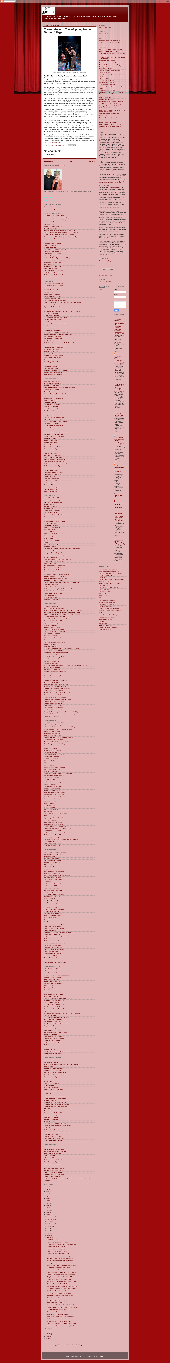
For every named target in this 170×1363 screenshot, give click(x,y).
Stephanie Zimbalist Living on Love (109, 113)
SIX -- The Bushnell (104, 34)
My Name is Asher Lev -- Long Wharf (54, 909)
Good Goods (47, 881)
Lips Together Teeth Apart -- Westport (54, 894)
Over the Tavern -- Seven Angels (53, 913)
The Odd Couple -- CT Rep (51, 837)
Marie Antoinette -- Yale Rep (52, 788)
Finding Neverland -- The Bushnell (53, 243)
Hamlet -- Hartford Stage (51, 544)
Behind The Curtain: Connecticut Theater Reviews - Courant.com (119, 321)
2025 (47, 1186)
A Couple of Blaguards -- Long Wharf (54, 725)
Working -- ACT (48, 207)
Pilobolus (101, 621)
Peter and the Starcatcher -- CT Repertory (55, 345)
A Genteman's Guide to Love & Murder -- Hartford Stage (59, 727)
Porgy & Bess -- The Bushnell (52, 1026)
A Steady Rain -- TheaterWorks (52, 971)
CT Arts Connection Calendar (55, 1298)
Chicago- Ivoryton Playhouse (52, 298)
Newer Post (48, 161)
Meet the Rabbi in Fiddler (106, 99)
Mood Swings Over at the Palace (56, 1302)
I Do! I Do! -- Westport (50, 1015)
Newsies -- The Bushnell (50, 444)
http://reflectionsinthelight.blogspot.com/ (110, 182)
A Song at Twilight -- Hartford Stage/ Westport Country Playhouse (62, 614)
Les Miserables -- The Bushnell (52, 253)
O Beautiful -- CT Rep (50, 801)
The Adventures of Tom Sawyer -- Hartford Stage (57, 1125)
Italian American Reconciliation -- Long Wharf (56, 1017)
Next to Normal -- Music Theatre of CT (54, 797)
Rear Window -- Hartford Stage (52, 455)
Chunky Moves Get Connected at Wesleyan (59, 1256)
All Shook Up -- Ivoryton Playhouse (53, 500)
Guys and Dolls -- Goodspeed (52, 540)
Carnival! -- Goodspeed (50, 990)
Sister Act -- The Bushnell (51, 820)
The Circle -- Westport (50, 930)
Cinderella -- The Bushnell (51, 400)
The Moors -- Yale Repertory (52, 478)
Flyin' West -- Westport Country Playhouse (56, 209)
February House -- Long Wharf (52, 877)
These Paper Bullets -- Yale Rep (53, 705)
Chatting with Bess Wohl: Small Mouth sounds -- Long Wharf (61, 232)
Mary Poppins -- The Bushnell (52, 790)
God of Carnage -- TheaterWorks (53, 1006)
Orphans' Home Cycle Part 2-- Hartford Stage (56, 1104)
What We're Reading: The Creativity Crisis (118, 471)
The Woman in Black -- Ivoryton (53, 953)
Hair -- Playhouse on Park (51, 413)
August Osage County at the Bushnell (109, 62)
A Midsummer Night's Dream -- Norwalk (55, 1151)
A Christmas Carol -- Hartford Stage (54, 215)
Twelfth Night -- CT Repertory (52, 487)
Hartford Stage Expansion (106, 82)
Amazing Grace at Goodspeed (107, 60)
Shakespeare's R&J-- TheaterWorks (54, 1113)
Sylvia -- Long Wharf (49, 1121)
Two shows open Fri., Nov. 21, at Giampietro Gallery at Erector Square (119, 361)
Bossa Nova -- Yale (49, 985)
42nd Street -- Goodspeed (51, 1147)
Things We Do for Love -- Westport (53, 593)
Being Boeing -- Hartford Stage (52, 862)
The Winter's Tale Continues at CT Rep (58, 1253)
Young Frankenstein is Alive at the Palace (58, 1284)
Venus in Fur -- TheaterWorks (52, 845)
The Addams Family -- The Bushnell (54, 928)
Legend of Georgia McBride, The (53, 251)
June (48, 1230)
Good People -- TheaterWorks (52, 411)
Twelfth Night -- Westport (51, 960)
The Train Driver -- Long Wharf (52, 1045)
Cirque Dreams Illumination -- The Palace (55, 1074)
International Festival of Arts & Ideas (109, 608)
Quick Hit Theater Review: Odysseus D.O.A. (59, 1321)
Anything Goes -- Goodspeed (52, 389)
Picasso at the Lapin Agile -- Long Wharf (55, 561)
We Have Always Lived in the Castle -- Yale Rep (57, 1051)
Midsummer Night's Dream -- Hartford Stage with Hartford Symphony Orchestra (66, 665)
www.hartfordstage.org (53, 142)
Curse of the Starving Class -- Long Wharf (55, 754)
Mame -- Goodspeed (50, 898)
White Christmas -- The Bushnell (53, 1053)
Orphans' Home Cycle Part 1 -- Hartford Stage (57, 1102)
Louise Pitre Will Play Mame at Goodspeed (59, 1293)
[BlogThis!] (70, 145)
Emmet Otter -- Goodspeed (51, 1083)
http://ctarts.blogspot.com (113, 187)
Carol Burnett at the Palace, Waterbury (110, 70)
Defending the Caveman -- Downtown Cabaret (57, 875)
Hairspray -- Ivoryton (49, 763)
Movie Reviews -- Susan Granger (108, 615)
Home (70, 161)
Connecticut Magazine (105, 575)
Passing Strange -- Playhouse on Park (54, 449)
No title (49, 1319)
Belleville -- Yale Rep (49, 867)
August (49, 1226)
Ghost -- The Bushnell (50, 538)
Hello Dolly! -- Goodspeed (51, 646)
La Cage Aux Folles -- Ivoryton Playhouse (55, 553)
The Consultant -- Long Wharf (52, 695)
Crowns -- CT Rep (49, 1157)
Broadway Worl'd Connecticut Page (109, 571)
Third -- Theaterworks (50, 482)
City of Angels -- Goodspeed (52, 873)
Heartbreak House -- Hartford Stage (54, 309)
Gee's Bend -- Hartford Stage (52, 1087)
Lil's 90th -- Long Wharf (50, 1094)
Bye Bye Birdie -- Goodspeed (52, 294)
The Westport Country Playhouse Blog (119, 541)
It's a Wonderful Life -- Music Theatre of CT (56, 317)
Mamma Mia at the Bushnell (107, 90)
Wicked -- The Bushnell (50, 597)
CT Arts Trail (102, 577)
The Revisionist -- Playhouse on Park (54, 275)
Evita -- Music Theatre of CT (52, 408)
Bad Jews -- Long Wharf (50, 506)
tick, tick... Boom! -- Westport (52, 1176)
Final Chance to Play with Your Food (57, 1251)
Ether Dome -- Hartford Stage (52, 527)
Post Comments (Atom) (58, 165)
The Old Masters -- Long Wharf (52, 1040)
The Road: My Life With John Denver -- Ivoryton (57, 480)
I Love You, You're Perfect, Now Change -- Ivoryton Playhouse (61, 648)
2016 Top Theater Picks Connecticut (109, 51)
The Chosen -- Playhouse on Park (53, 472)
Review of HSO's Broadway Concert (109, 108)
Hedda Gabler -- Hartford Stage (53, 769)
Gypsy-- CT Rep (48, 542)
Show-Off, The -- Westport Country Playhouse (57, 688)
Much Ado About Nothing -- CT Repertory (55, 671)
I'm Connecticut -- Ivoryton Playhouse (54, 650)
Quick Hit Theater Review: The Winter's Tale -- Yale (61, 1244)
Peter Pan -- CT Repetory (51, 453)
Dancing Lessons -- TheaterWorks (53, 519)
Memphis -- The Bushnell (51, 900)
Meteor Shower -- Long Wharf (52, 330)
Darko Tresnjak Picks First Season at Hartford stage (61, 1265)
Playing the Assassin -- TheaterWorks (54, 565)
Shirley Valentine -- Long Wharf (52, 1030)
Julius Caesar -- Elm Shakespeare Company (56, 652)
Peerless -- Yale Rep (49, 451)
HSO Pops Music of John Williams (56, 1263)
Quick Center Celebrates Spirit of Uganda (58, 1267)
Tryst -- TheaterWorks (50, 841)
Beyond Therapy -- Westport (52, 981)
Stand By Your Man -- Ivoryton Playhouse (55, 578)
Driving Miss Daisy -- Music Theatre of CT (55, 521)
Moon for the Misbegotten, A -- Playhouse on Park (58, 334)
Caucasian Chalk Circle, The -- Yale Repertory (57, 514)
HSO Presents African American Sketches (58, 1291)
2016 (47, 1205)
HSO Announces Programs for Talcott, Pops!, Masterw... (62, 1286)
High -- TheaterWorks (50, 1011)
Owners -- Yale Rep (49, 678)
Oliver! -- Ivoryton (49, 803)
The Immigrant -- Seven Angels (52, 830)
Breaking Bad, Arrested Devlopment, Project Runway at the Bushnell (111, 67)
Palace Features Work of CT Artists (56, 1249)
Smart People (47, 359)
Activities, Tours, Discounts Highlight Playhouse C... (61, 1258)
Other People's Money (50, 805)
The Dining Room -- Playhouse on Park (55, 586)
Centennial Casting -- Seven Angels (54, 871)
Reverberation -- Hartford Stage (53, 572)
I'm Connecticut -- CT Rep (51, 886)
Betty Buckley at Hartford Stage (52, 1153)
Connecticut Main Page (105, 281)
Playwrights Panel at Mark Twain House (110, 106)
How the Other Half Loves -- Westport (54, 1166)
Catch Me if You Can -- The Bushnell (54, 629)
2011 (47, 1334)
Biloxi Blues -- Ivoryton (50, 292)
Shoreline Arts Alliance (105, 625)
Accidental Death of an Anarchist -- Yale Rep (56, 618)
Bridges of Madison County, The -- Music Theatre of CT (59, 230)
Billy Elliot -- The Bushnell (51, 625)
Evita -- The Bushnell (50, 529)
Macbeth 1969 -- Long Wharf (52, 896)
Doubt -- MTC (48, 1079)
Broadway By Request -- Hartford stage (55, 1072)
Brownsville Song (48, 508)
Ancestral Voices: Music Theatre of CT (54, 739)
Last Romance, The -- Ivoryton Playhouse (55, 555)
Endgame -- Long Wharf (50, 304)
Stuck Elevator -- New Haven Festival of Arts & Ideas (58, 693)
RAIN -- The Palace (49, 807)
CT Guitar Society (104, 589)
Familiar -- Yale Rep (49, 531)
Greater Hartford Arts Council (107, 602)
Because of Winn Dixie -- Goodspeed (109, 40)
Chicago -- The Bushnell (50, 748)
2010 (47, 1336)
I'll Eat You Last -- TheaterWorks (53, 419)
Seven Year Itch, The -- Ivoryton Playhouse (56, 684)
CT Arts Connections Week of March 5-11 (58, 1309)
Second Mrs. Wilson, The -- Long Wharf (55, 576)
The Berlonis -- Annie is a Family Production (111, 118)
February (50, 1328)
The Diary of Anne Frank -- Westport (54, 1038)
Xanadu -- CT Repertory (50, 491)
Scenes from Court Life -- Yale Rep (53, 355)
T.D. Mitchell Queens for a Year (108, 115)
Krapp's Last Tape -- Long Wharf (53, 890)
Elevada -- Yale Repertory (51, 523)
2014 (47, 1210)
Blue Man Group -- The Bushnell (53, 983)
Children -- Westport (49, 1155)
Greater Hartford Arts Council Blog (119, 386)
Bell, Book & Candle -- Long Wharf (53, 864)
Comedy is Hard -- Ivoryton (51, 517)
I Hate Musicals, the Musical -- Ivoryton (55, 249)
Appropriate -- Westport (50, 224)
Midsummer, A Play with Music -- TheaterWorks (57, 332)
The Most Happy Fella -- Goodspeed (54, 701)
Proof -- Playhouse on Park (51, 570)
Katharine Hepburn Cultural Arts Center (110, 610)
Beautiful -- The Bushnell (51, 290)
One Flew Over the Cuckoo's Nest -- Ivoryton (56, 1023)
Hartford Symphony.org (105, 606)
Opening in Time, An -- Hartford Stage (54, 447)
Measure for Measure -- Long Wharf (54, 436)
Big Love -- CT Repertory (51, 623)
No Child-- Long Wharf (50, 1100)
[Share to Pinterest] (75, 145)
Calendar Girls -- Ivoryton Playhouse (54, 398)
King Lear (46, 321)
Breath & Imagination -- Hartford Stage (54, 744)
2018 (47, 1200)
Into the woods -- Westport (51, 888)
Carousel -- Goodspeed (50, 746)
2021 (47, 1193)
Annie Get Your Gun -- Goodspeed (53, 1068)
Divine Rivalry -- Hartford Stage (52, 996)
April (48, 1235)
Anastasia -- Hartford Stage (51, 385)
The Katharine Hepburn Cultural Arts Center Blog (118, 505)
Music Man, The (48, 674)
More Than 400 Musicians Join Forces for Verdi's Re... (62, 1295)
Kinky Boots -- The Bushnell (51, 423)
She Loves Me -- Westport (51, 1115)
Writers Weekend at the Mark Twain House (111, 124)
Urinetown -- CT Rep (49, 1049)
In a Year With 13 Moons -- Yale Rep (54, 775)
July (48, 1228)
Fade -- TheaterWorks (50, 241)
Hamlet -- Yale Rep (49, 765)
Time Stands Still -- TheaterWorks (53, 709)
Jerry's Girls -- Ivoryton (50, 1091)
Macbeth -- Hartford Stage (51, 663)
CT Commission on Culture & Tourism (109, 583)
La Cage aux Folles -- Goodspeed (53, 425)
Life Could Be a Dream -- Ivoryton (53, 782)
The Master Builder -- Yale (51, 1134)
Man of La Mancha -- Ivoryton (52, 326)
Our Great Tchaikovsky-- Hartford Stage (55, 260)
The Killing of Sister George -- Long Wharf (55, 832)
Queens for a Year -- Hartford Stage (54, 349)
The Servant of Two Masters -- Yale (54, 1138)
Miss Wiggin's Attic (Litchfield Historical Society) (119, 440)
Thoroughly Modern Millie (51, 368)
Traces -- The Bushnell (50, 958)
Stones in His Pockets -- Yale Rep (53, 824)
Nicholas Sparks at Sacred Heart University (111, 101)
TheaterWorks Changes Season (56, 1246)
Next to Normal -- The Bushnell (52, 1021)
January (49, 1331)
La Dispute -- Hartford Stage (52, 654)
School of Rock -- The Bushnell (52, 266)
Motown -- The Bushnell (50, 440)
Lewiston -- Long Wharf (50, 427)
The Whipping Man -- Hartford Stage (54, 949)
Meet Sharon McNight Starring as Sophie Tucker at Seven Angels (110, 96)
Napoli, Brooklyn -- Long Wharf (52, 336)
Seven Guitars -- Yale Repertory (53, 357)
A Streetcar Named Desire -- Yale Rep (54, 616)
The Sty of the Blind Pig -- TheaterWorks (55, 943)
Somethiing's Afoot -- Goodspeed (53, 822)
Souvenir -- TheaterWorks (51, 1119)
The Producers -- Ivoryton (51, 939)
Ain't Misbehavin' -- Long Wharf (52, 854)
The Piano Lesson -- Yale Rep (52, 1042)
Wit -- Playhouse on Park (51, 489)
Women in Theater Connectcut (107, 122)
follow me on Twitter (105, 290)
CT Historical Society (105, 591)
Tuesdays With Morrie (50, 485)
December (50, 1216)
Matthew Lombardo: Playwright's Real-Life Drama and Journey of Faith (111, 93)
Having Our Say (48, 415)
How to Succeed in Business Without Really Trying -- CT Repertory (62, 311)
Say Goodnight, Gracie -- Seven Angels (55, 818)
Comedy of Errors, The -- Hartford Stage (55, 300)
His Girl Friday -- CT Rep (51, 771)
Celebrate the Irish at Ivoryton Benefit (57, 1314)
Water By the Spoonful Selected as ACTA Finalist (60, 1316)
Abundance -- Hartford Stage (52, 731)
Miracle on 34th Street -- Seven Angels (54, 794)
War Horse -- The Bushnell (51, 716)
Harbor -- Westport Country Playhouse (54, 767)
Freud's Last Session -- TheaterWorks (54, 642)
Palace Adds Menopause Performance (57, 1242)
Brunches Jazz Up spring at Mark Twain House (60, 1260)
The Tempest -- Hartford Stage (52, 945)
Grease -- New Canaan (50, 644)
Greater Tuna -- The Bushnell (52, 1164)
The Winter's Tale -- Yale (51, 951)
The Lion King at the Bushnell (107, 120)
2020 (47, 1196)
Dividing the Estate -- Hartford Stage (54, 1159)
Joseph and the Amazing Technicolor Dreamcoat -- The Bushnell (62, 548)
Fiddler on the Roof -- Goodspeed (53, 534)
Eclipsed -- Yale (48, 1081)
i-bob (90, 1356)
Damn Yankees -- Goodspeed (52, 633)
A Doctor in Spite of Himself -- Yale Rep (55, 852)
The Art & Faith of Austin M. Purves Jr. (119, 445)
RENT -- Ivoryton (48, 353)
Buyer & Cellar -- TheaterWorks (52, 396)
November (50, 1219)
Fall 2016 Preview (104, 78)
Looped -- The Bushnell (50, 784)
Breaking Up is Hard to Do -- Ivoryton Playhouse (57, 741)
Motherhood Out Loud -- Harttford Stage (55, 1098)
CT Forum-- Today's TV (105, 72)
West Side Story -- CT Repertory (53, 372)
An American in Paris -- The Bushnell (54, 287)
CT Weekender (103, 598)
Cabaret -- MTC (48, 869)
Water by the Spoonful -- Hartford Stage (55, 962)
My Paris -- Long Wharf (50, 442)
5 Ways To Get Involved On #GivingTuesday (118, 390)
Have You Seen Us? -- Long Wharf (53, 1089)
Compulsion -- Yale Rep (50, 1077)
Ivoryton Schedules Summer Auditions (57, 1270)
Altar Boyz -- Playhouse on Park (53, 502)
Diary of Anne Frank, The (51, 239)
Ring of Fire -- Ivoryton (50, 919)
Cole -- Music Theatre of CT (52, 752)
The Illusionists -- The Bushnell (52, 474)
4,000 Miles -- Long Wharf (51, 606)
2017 (47, 1203)
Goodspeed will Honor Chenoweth (56, 1312)
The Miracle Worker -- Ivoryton (52, 1136)
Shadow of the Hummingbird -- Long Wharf (56, 686)
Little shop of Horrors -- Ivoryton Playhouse (56, 432)
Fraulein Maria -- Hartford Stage (53, 879)
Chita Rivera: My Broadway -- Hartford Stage (56, 992)
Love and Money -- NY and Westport (54, 434)
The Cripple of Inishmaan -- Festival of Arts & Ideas (58, 932)
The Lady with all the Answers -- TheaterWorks (57, 1132)
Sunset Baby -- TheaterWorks (52, 362)
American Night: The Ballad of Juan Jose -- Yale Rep (58, 737)
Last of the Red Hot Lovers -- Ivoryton (54, 780)
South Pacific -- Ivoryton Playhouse (53, 466)
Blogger (102, 1356)
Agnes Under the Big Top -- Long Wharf (55, 973)
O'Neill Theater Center (105, 619)
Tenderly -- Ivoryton (49, 364)
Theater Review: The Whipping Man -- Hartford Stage (62, 1307)
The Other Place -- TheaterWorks (53, 703)
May (48, 1233)
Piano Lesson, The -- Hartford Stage (54, 347)
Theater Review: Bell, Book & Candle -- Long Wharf (61, 1272)
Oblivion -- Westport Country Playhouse (55, 676)
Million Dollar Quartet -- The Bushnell (54, 792)
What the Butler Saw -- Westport (53, 374)
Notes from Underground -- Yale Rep (54, 1168)
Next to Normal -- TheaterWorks (53, 338)
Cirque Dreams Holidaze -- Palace (53, 994)
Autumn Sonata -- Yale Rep (51, 979)
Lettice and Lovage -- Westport (52, 255)
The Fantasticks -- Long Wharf (52, 1130)
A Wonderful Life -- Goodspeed (52, 383)
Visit (106, 275)
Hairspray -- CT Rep (49, 761)
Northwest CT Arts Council (106, 617)
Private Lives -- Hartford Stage (52, 567)
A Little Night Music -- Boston (52, 381)
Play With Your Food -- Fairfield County (110, 104)
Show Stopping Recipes (105, 261)
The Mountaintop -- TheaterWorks (53, 835)
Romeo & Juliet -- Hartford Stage (53, 457)
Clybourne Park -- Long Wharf (52, 750)
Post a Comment (51, 154)
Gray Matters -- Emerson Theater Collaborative (57, 1009)
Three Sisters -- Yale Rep (51, 955)
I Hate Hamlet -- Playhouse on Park (54, 417)
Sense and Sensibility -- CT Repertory (54, 459)
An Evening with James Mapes (52, 222)
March (49, 1237)
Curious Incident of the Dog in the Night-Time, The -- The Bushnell (62, 302)
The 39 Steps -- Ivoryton (50, 366)
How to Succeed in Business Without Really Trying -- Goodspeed (62, 1013)
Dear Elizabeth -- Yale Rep (51, 756)
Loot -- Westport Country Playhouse (54, 659)
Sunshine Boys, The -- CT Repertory (54, 580)
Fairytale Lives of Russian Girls (52, 638)
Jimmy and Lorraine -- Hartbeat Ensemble (55, 421)
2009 (47, 1338)
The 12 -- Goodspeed (105, 27)
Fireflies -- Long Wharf (50, 245)
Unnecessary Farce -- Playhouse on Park (55, 370)
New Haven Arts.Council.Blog (119, 467)
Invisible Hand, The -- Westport (52, 315)
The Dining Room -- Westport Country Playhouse (57, 828)
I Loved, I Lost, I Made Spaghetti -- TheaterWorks (58, 773)
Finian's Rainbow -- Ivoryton (52, 1002)
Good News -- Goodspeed (51, 758)
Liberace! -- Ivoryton (49, 430)
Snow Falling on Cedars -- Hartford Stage (55, 1032)
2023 (47, 1191)
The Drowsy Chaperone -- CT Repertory (55, 697)
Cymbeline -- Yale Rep (50, 402)
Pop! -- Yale (47, 1108)
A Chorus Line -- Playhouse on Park (54, 285)
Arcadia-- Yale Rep (49, 504)
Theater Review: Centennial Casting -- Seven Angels (61, 1323)
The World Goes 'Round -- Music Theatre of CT (57, 591)
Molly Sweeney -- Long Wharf (52, 903)
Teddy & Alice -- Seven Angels (52, 926)
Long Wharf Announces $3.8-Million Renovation (60, 1279)
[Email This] (69, 145)
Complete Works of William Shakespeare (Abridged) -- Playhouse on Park (64, 236)
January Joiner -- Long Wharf (52, 777)
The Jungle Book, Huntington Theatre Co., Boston (58, 699)
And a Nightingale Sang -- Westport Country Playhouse (59, 387)
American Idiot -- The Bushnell (52, 735)
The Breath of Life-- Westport (52, 1127)
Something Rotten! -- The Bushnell (53, 270)
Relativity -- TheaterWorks (51, 351)
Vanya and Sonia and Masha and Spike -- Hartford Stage (60, 714)
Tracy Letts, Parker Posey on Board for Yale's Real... (61, 1277)
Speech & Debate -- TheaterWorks (53, 1170)
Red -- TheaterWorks (50, 917)
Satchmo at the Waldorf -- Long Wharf (54, 816)
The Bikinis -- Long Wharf (51, 584)
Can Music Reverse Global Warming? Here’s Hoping (119, 415)
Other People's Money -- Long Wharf (54, 340)
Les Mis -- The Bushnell (50, 892)
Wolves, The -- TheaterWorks (52, 277)
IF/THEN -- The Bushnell (51, 313)
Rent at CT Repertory (50, 1028)
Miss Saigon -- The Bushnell (52, 667)
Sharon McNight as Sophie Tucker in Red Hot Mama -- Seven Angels (112, 110)
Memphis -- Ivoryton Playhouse (52, 438)
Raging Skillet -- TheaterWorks (52, 262)
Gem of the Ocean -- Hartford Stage (54, 1004)
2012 (47, 1214)
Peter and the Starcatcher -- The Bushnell (55, 680)
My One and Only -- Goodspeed (53, 1019)
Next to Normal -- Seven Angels (52, 799)
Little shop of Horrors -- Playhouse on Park (56, 323)
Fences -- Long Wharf (50, 640)
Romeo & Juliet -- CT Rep (51, 811)
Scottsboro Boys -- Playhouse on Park (109, 42)
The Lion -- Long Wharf (50, 476)
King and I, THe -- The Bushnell (53, 319)
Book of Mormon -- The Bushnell (53, 627)
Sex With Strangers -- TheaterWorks (54, 461)
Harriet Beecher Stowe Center (107, 604)
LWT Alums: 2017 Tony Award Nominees (119, 519)
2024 (47, 1189)
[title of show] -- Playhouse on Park (53, 283)
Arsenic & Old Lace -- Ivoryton (52, 977)
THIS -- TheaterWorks (50, 1047)
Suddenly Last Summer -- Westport (54, 924)
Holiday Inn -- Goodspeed (51, 546)
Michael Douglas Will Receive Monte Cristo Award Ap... (62, 1281)
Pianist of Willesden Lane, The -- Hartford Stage (57, 559)
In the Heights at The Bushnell (107, 84)
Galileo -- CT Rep (49, 1085)
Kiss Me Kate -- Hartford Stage (52, 550)
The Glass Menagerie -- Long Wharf (54, 1174)
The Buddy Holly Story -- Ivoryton (53, 1036)
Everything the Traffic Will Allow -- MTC (55, 1000)
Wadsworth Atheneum (105, 629)
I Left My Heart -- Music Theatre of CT (54, 883)
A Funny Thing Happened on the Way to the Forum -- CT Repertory (63, 610)
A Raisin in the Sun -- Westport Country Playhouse (58, 729)
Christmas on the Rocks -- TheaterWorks (55, 631)
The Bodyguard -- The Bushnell (52, 272)
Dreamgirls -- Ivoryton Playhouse (53, 635)
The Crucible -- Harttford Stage (52, 934)
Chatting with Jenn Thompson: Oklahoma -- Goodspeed (59, 234)
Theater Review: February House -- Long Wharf (60, 1325)
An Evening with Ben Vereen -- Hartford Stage (57, 975)
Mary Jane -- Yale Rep (50, 328)
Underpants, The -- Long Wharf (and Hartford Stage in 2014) (61, 712)
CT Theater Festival (104, 596)
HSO (115, 412)
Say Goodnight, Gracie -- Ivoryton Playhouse (56, 574)
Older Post (91, 161)
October (49, 1221)
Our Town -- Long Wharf (50, 557)
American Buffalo (48, 1066)
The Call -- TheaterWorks (51, 470)
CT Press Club (103, 593)
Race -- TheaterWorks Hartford (52, 915)
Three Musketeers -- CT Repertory (53, 707)
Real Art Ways (103, 623)
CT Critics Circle (103, 585)
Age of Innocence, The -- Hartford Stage (55, 220)
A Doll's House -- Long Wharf (52, 1062)
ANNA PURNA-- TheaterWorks (52, 498)
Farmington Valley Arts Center (107, 600)
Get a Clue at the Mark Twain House (57, 1300)
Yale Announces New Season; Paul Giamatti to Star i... (62, 1288)
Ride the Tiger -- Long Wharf (52, 809)
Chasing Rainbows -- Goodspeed (53, 296)
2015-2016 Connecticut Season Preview (110, 49)
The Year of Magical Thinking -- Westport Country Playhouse (61, 839)
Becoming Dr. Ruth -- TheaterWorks (54, 621)
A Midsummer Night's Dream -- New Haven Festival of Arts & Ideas (62, 612)
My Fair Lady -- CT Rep (50, 907)
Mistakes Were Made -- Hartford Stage (55, 1096)
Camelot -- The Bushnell (50, 512)
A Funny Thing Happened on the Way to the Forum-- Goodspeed (62, 1064)
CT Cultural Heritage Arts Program (108, 587)
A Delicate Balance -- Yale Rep (52, 968)
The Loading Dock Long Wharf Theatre (118, 515)
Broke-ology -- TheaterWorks (52, 987)
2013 (47, 1212)
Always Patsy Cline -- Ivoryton (52, 858)
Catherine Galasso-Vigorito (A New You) (110, 573)
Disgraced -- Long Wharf (51, 406)
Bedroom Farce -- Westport (51, 391)
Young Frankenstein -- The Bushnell (54, 1140)
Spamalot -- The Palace (50, 1034)
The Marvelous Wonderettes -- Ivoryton (55, 936)
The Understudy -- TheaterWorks (53, 947)
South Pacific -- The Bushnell (52, 1117)
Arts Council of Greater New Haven (109, 569)
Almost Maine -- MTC (50, 856)
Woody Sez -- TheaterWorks (52, 599)
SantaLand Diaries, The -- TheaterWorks (55, 813)
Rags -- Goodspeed (49, 264)
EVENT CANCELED (52, 1239)
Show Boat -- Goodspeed (51, 922)
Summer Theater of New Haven (108, 627)
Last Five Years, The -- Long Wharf (54, 657)
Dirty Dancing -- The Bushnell (52, 404)
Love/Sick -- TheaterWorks (51, 661)
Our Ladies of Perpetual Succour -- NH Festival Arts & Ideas (60, 343)
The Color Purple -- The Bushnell (53, 1172)
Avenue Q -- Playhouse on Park (53, 226)
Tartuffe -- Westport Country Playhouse (55, 826)
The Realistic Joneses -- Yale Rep (53, 941)
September (50, 1223)
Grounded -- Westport (50, 247)
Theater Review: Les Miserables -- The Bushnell (60, 1305)
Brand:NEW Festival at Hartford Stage (109, 65)
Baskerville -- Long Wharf (51, 228)
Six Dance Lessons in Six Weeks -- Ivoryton (56, 463)
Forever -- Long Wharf (50, 536)
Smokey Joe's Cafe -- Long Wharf (53, 690)
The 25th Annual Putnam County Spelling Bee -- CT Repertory (61, 582)
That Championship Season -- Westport (55, 1123)
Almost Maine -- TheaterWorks (52, 733)
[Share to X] (72, 145)
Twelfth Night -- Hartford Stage (52, 843)
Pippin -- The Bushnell (50, 563)
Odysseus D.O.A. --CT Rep (51, 911)
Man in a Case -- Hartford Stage (53, 786)
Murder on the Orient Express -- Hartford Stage (57, 258)
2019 (47, 1198)
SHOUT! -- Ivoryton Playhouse (52, 682)
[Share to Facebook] (74, 145)
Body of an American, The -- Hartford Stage (56, 394)
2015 (47, 1207)
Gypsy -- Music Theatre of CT (52, 307)
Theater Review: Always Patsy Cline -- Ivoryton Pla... (61, 1274)
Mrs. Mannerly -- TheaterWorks (52, 669)
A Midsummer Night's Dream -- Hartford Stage (57, 217)
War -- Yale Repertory (50, 595)
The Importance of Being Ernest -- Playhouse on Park (59, 589)
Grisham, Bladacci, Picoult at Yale (108, 80)
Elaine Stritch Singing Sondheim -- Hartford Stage (58, 998)
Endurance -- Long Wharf (51, 525)
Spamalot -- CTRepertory (51, 468)
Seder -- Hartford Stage (50, 268)
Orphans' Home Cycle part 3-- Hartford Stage (56, 1106)
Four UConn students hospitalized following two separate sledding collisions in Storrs (119, 330)
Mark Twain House (104, 613)
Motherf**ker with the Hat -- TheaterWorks (55, 905)
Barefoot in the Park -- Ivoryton (52, 860)
